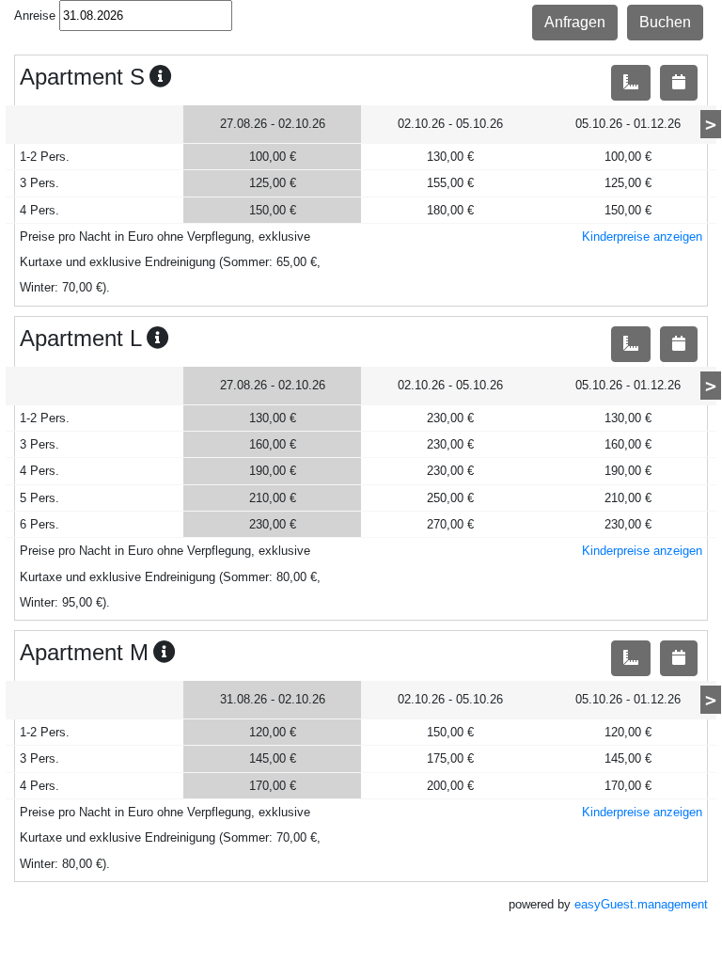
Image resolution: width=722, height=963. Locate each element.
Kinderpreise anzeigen (642, 236)
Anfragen (574, 22)
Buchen (665, 22)
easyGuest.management (641, 904)
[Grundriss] (631, 83)
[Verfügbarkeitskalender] (679, 83)
